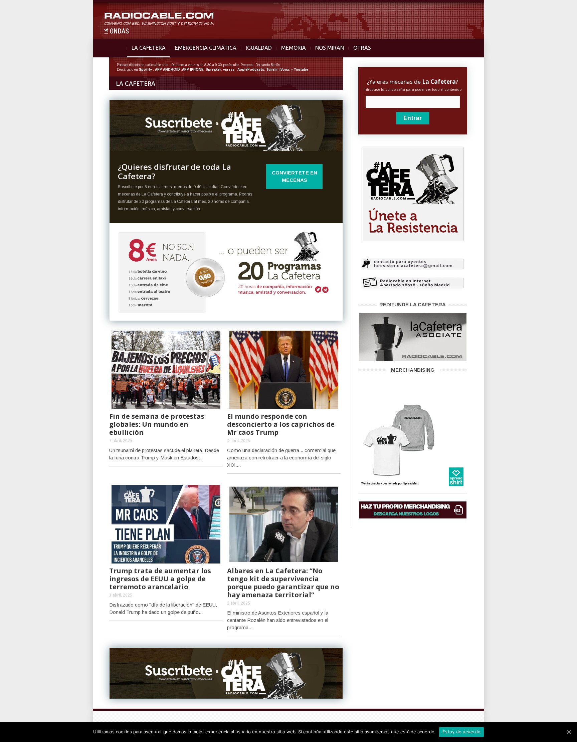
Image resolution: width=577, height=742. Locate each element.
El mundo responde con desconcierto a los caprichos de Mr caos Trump (281, 424)
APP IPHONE (193, 69)
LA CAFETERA (149, 48)
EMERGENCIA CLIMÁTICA (205, 48)
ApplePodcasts (250, 69)
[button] (554, 8)
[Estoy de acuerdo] (568, 732)
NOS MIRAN (329, 48)
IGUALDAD (259, 48)
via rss (228, 69)
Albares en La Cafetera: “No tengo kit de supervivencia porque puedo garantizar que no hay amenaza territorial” (283, 582)
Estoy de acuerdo (461, 731)
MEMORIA (293, 48)
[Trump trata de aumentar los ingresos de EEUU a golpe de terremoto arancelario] (166, 523)
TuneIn (271, 69)
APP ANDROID (167, 69)
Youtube (301, 69)
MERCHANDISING (412, 370)
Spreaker (213, 69)
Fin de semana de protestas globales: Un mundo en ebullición (156, 424)
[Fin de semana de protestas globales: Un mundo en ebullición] (166, 369)
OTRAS (362, 48)
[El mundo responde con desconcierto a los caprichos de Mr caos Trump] (283, 369)
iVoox (284, 69)
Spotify (145, 69)
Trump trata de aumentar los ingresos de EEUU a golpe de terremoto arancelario (160, 578)
